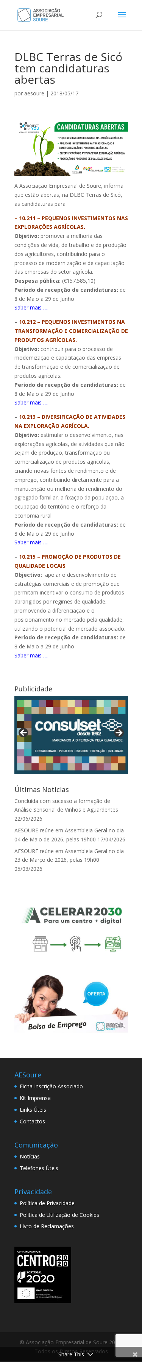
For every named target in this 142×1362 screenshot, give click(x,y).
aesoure (34, 93)
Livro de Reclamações (47, 1226)
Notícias (30, 1156)
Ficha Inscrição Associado (51, 1086)
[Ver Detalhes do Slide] (71, 735)
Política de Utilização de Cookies (59, 1214)
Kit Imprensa (35, 1098)
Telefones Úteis (39, 1168)
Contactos (32, 1121)
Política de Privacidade (47, 1203)
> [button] (118, 733)
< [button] (24, 733)
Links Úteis (33, 1109)
